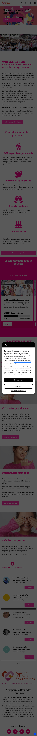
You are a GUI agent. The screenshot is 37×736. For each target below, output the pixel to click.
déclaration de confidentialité (22, 362)
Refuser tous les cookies (18, 390)
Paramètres (18, 386)
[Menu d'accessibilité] (35, 734)
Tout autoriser (18, 380)
